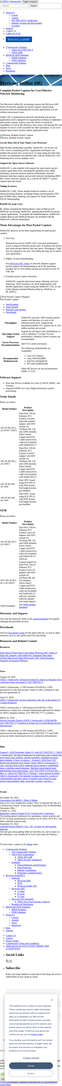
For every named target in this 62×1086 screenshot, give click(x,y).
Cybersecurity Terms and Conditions (22, 943)
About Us (10, 12)
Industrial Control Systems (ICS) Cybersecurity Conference (27, 813)
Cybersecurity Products (16, 47)
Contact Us (11, 935)
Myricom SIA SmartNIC (23, 899)
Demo (29, 844)
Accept (31, 1065)
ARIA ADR (17, 52)
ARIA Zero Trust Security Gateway (33, 901)
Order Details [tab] (12, 307)
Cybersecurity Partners (16, 63)
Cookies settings (31, 1058)
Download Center (16, 633)
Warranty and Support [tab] (16, 309)
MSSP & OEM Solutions (17, 55)
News (8, 68)
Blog (8, 65)
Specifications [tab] (12, 304)
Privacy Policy (37, 1034)
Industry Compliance (26, 870)
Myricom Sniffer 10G (27, 886)
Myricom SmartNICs (17, 76)
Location (16, 25)
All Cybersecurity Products (24, 852)
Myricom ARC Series (20, 263)
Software (33, 76)
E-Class (20, 896)
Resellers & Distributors (22, 904)
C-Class (21, 891)
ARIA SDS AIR (24, 857)
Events (15, 15)
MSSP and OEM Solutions (18, 907)
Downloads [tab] (11, 312)
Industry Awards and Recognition (27, 23)
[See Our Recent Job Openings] (7, 962)
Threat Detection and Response (31, 865)
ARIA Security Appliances (29, 860)
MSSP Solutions (19, 58)
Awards (15, 920)
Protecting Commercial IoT (29, 873)
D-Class (21, 894)
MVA (19, 883)
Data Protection (24, 867)
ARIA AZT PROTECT (22, 50)
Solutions (16, 862)
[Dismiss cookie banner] (52, 1000)
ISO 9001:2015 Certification (24, 20)
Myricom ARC (18, 888)
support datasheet (41, 619)
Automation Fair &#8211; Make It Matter (19, 800)
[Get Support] (10, 962)
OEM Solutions (19, 60)
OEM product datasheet (27, 605)
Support (9, 28)
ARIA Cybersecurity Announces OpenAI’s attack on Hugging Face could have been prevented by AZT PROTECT (31, 680)
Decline (31, 1073)
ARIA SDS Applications (23, 854)
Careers (15, 18)
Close (3, 1079)
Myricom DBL (24, 880)
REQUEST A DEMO (19, 39)
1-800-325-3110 (13, 33)
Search (34, 6)
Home (3, 76)
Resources (10, 71)
